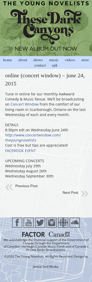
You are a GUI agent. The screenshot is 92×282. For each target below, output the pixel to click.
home (7, 59)
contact (40, 65)
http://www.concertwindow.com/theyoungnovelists (33, 138)
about (22, 59)
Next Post (70, 192)
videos (70, 59)
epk (55, 65)
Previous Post (26, 186)
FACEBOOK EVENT (20, 150)
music (54, 59)
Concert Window (24, 104)
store (85, 59)
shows (38, 59)
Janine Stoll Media (45, 266)
